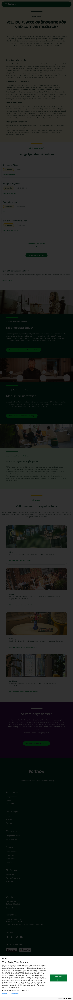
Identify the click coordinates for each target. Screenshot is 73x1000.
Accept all (58, 976)
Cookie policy (14, 993)
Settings (4, 993)
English (4, 958)
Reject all (58, 980)
